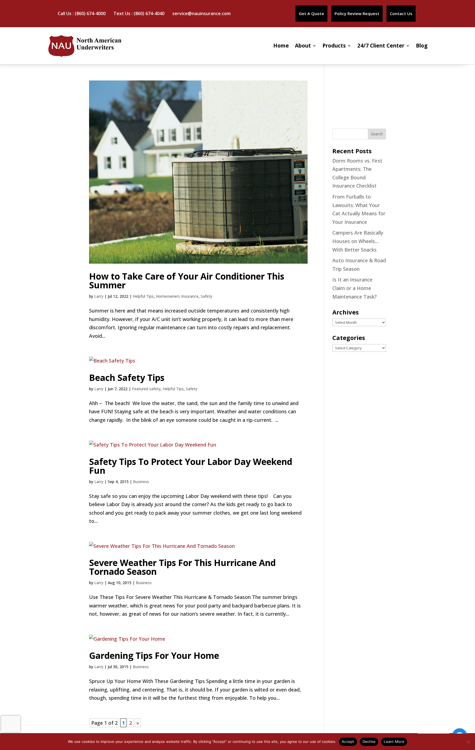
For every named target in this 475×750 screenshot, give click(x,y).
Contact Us (401, 13)
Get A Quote (311, 13)
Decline (369, 741)
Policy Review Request (357, 13)
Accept (348, 741)
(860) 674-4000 (90, 13)
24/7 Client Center (380, 45)
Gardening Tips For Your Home (154, 655)
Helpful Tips (143, 296)
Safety (206, 296)
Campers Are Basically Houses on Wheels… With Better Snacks (357, 241)
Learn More (394, 741)
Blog (421, 45)
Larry (98, 296)
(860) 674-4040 (149, 13)
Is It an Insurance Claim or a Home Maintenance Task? (354, 288)
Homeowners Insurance (177, 296)
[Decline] (468, 742)
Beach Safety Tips (126, 377)
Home (281, 45)
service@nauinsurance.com (201, 13)
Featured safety (146, 388)
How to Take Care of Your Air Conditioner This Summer (186, 280)
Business (141, 481)
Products (334, 45)
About (303, 45)
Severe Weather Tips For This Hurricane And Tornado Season (182, 567)
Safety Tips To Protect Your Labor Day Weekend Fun (190, 466)
